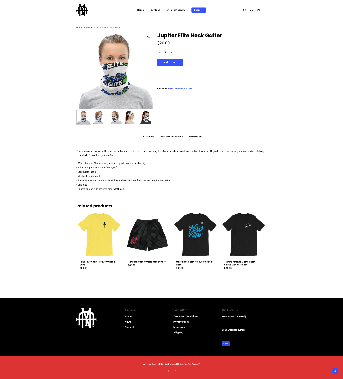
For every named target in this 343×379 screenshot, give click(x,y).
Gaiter (171, 88)
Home (79, 27)
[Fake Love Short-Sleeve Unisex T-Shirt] (99, 234)
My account (179, 327)
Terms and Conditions (185, 316)
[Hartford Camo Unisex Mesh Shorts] (147, 234)
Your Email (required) (234, 329)
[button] (265, 10)
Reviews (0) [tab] (195, 136)
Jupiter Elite (180, 88)
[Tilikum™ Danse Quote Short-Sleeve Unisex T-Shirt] (243, 234)
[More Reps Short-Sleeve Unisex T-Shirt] (195, 234)
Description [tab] (148, 136)
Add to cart (170, 62)
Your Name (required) (234, 316)
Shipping (178, 332)
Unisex (89, 27)
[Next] (149, 117)
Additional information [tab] (171, 136)
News (128, 321)
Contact (129, 327)
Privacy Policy (181, 321)
